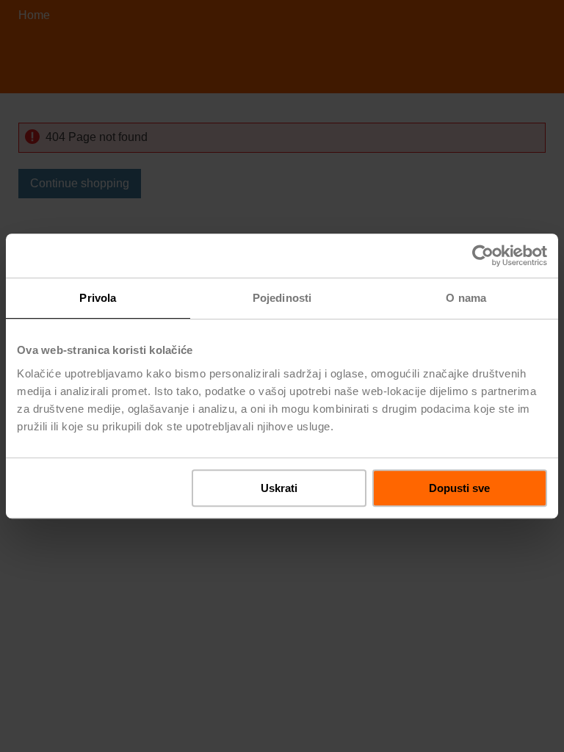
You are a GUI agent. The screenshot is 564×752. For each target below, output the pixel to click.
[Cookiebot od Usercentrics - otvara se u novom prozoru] (483, 256)
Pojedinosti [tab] (282, 298)
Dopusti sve (459, 488)
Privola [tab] (97, 298)
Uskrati (279, 488)
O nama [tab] (466, 298)
